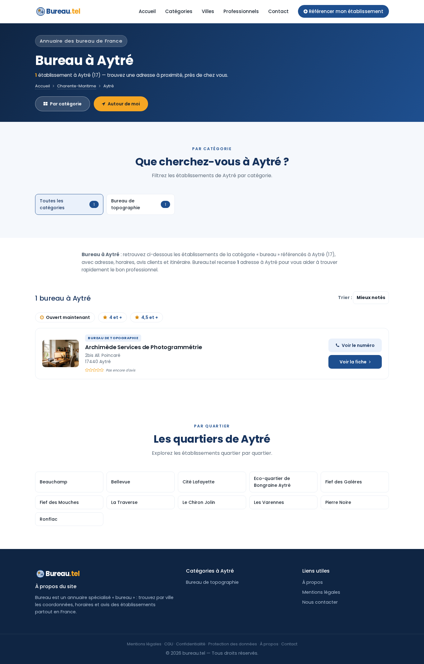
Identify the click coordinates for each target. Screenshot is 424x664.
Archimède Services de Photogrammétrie (143, 347)
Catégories (178, 11)
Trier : (345, 297)
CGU (168, 644)
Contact (278, 11)
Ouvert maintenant (68, 317)
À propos (312, 582)
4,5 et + (149, 317)
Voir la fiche (353, 362)
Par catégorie (66, 104)
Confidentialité (190, 644)
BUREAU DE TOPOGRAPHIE (113, 337)
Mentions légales (321, 592)
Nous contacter (320, 602)
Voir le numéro (358, 345)
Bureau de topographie (212, 582)
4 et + (115, 317)
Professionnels (241, 11)
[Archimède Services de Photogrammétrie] (60, 353)
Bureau (63, 11)
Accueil (147, 11)
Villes (208, 11)
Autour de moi (124, 104)
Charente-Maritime (76, 86)
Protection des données (232, 644)
